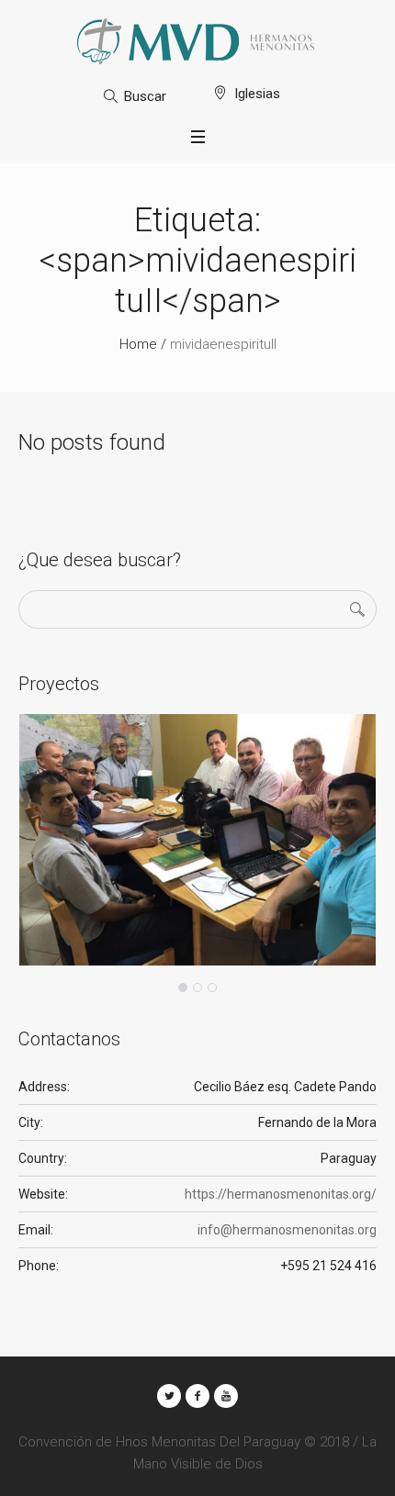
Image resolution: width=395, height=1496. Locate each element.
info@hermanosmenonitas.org (287, 1229)
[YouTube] (226, 1396)
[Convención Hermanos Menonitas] (197, 41)
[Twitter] (169, 1396)
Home (138, 344)
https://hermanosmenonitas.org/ (281, 1194)
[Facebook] (197, 1396)
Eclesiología (83, 962)
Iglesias (257, 93)
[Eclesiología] (197, 840)
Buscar (145, 96)
